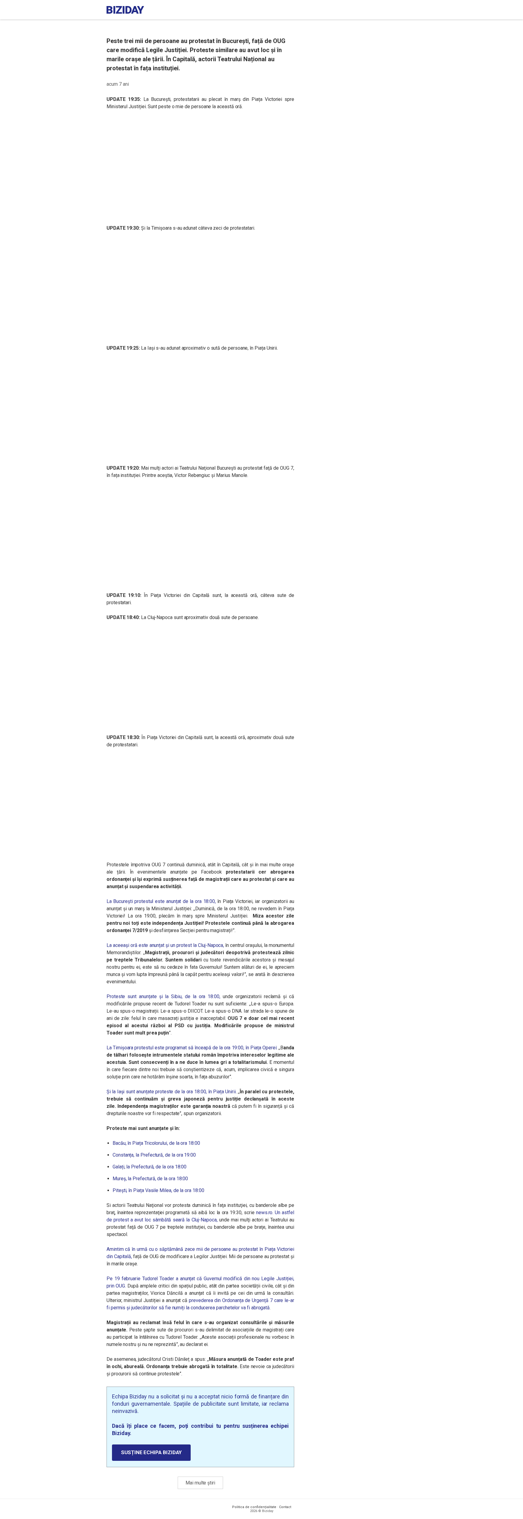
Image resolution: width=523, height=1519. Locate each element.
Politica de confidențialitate (254, 1507)
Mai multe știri (200, 1483)
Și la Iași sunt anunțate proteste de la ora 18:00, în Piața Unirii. (172, 1091)
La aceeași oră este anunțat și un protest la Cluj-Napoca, (165, 945)
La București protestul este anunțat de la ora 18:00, (161, 901)
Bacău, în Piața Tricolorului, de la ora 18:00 (156, 1143)
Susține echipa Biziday (151, 1452)
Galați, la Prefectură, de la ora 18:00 (149, 1167)
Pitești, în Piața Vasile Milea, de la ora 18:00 (158, 1190)
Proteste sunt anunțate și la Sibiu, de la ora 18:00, (163, 996)
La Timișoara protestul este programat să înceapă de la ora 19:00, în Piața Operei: (192, 1048)
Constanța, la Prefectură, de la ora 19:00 (154, 1155)
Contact (285, 1507)
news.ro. (264, 1212)
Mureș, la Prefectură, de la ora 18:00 (150, 1178)
